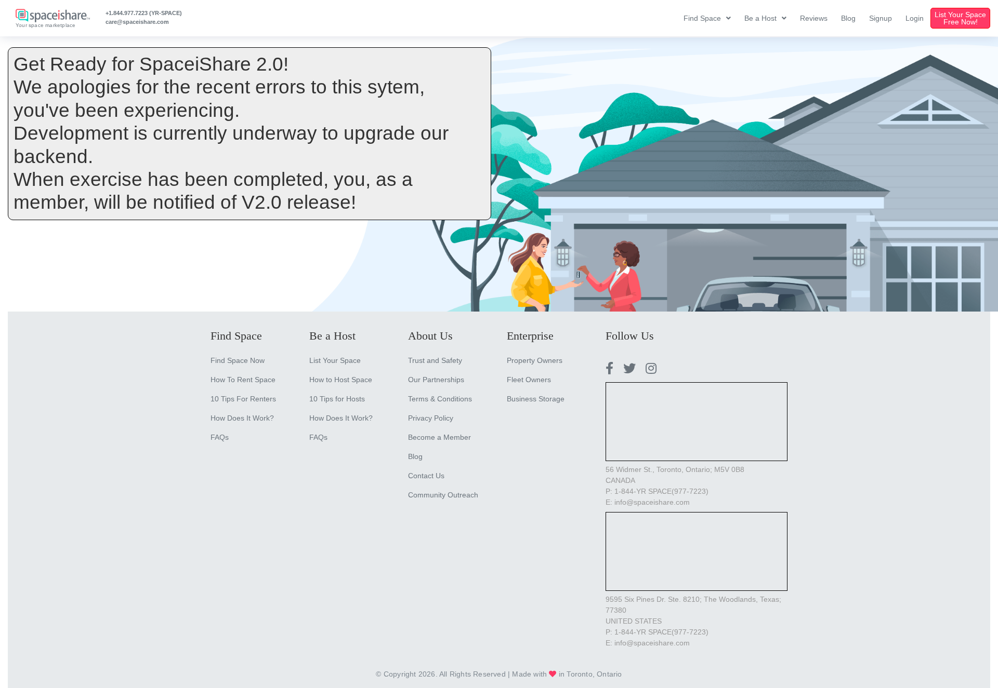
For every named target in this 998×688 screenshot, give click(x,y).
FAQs (220, 437)
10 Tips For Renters (243, 399)
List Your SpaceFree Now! (960, 18)
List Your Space (335, 360)
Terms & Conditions (440, 399)
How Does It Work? (242, 418)
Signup (880, 18)
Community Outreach (443, 495)
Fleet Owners (529, 379)
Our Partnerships (436, 379)
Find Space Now (238, 360)
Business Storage (535, 399)
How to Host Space (340, 379)
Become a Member (439, 437)
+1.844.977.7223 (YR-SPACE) (144, 13)
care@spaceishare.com (137, 22)
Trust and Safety (435, 360)
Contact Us (426, 475)
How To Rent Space (243, 379)
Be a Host (760, 18)
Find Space (702, 18)
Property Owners (534, 360)
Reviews (814, 18)
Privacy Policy (430, 418)
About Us (430, 335)
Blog (848, 18)
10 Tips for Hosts (337, 399)
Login (914, 18)
